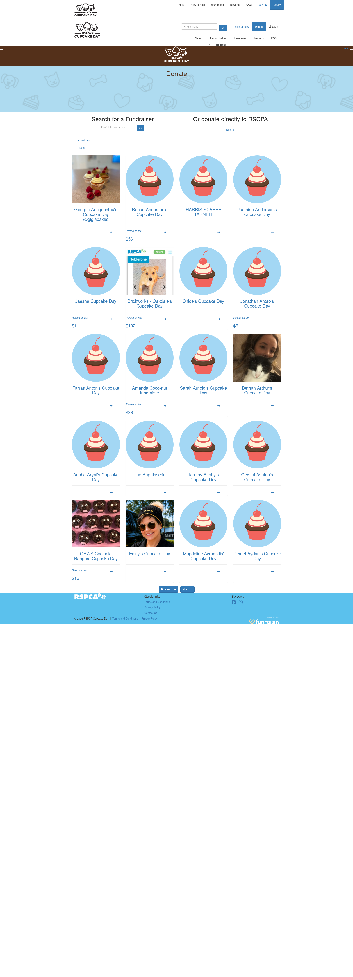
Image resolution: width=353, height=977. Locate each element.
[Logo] (85, 9)
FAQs (249, 4)
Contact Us (150, 613)
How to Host (198, 4)
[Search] (223, 28)
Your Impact (217, 4)
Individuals (83, 140)
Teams (81, 147)
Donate (277, 5)
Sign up (262, 5)
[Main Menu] (1, 49)
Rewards (235, 4)
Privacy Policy (152, 607)
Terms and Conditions (157, 602)
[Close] (351, 49)
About (182, 4)
